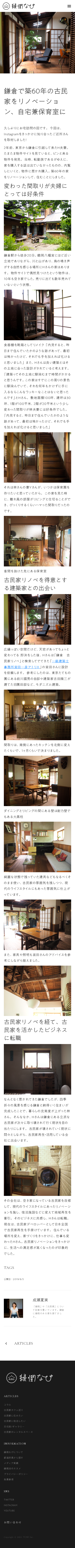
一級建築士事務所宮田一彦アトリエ (36, 664)
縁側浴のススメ (12, 1468)
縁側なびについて (13, 1452)
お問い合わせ (13, 1522)
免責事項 (8, 1479)
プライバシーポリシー (16, 1474)
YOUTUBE (9, 1510)
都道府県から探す (13, 1457)
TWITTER (9, 1499)
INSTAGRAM (10, 1505)
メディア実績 (11, 1463)
